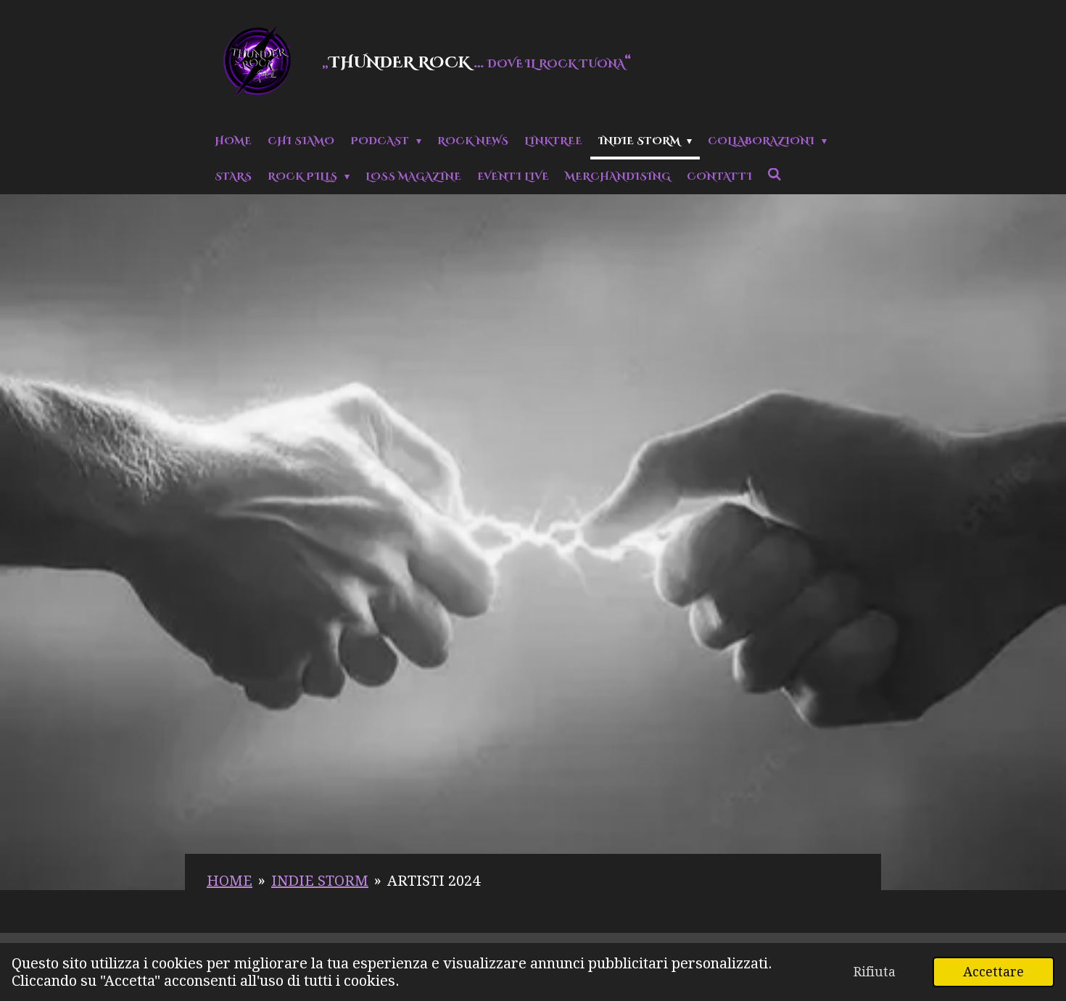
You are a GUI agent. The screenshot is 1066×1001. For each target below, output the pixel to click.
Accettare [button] (993, 971)
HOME (229, 880)
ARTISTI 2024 (433, 880)
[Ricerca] (775, 175)
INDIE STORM (319, 880)
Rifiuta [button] (875, 971)
